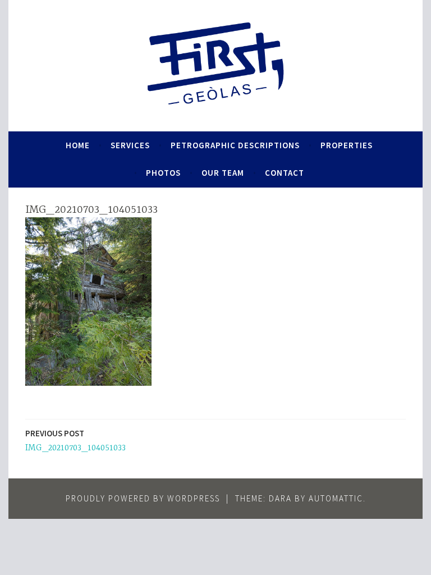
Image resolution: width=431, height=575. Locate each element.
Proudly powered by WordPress (143, 498)
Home (78, 145)
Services (130, 145)
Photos (163, 172)
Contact (284, 172)
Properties (346, 145)
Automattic (336, 498)
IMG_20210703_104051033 (75, 440)
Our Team (222, 172)
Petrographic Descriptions (235, 145)
